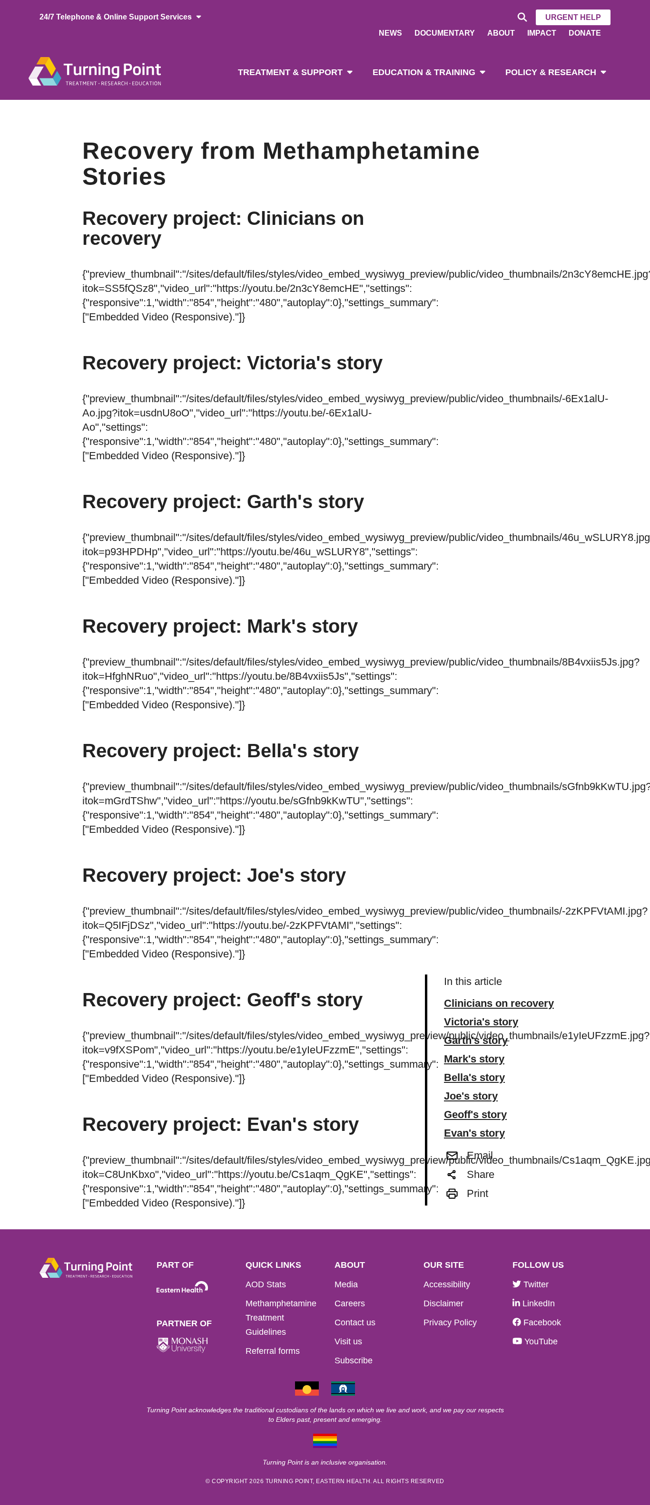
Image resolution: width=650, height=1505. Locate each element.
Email (480, 1155)
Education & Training (424, 72)
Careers (350, 1303)
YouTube (540, 1341)
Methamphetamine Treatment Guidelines (281, 1318)
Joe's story (471, 1096)
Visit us (348, 1341)
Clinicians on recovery (499, 1003)
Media (346, 1284)
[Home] (94, 71)
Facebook (541, 1322)
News (390, 33)
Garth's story (476, 1040)
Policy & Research (550, 72)
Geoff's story (475, 1114)
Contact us (355, 1322)
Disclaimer (443, 1303)
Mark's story (474, 1059)
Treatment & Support (290, 72)
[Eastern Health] (182, 1287)
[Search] (520, 17)
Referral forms (273, 1351)
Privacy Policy (450, 1322)
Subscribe (354, 1360)
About (501, 33)
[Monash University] (182, 1345)
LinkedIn (537, 1303)
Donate (585, 33)
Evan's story (474, 1133)
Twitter (535, 1284)
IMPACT (541, 33)
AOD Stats (266, 1284)
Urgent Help (573, 17)
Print (477, 1193)
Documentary (444, 33)
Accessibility (446, 1284)
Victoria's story (481, 1022)
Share (480, 1174)
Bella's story (474, 1077)
